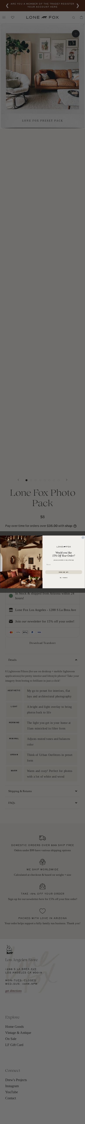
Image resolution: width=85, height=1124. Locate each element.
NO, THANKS (64, 577)
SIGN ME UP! (64, 572)
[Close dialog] (83, 537)
